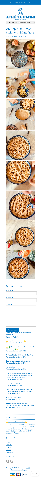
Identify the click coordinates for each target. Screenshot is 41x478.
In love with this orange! (13, 383)
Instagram (11, 461)
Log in (11, 2)
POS (28, 468)
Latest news (11, 417)
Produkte (9, 447)
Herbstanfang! (10, 367)
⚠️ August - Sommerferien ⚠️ (16, 341)
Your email (9, 297)
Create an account (20, 2)
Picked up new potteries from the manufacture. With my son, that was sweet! (20, 404)
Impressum (10, 452)
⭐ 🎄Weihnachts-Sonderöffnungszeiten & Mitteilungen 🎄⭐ (20, 348)
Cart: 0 (33, 2)
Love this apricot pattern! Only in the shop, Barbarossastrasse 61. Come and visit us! (19, 390)
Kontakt (8, 450)
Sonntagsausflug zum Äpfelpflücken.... (18, 361)
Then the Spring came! (13, 397)
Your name (9, 290)
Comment (9, 304)
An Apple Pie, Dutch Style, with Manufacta (19, 355)
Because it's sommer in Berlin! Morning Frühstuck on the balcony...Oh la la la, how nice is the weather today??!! (20, 375)
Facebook (7, 461)
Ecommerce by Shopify (19, 470)
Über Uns (9, 445)
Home (8, 442)
